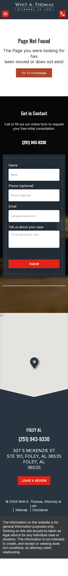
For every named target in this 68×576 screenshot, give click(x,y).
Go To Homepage (34, 73)
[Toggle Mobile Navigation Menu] (5, 14)
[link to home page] (34, 10)
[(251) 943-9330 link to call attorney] (62, 14)
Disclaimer (40, 510)
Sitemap (21, 510)
